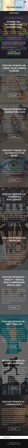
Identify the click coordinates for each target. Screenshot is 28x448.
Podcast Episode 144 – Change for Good (14, 110)
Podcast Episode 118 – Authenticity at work (14, 153)
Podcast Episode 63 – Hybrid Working (14, 362)
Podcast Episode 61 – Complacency (14, 403)
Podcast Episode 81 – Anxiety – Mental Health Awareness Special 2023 (14, 281)
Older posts (6, 437)
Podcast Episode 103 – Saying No (14, 239)
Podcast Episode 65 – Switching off (14, 322)
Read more (15, 52)
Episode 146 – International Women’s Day (14, 24)
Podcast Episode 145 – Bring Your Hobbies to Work (14, 68)
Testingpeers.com (14, 442)
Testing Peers (14, 7)
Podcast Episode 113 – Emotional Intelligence (14, 197)
